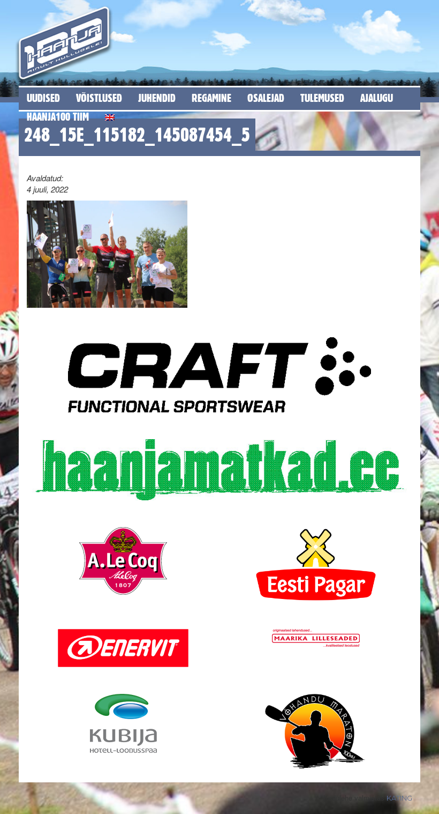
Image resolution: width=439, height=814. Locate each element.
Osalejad (265, 98)
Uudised (43, 98)
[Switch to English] (110, 115)
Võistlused (99, 98)
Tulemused (322, 98)
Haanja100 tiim (58, 116)
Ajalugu (376, 98)
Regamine (211, 98)
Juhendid (157, 98)
